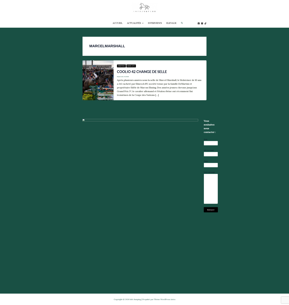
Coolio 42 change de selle (142, 71)
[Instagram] (202, 23)
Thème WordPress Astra (164, 299)
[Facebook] (199, 23)
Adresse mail (209, 150)
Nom (205, 139)
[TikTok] (205, 23)
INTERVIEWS (155, 23)
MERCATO (131, 66)
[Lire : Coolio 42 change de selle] (98, 80)
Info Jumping (142, 14)
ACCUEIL (117, 23)
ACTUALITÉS (134, 23)
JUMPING (121, 66)
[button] (142, 23)
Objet (206, 161)
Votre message (209, 172)
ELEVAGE (171, 23)
